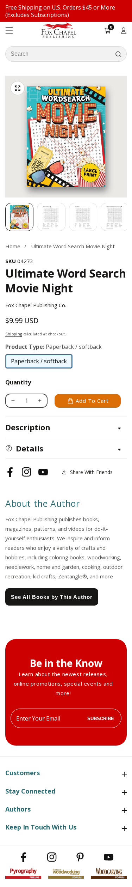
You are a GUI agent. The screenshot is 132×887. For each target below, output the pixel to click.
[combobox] (66, 54)
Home (12, 246)
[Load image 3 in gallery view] (83, 217)
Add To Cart (92, 400)
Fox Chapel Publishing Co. (35, 305)
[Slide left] (5, 217)
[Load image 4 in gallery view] (115, 217)
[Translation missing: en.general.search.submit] (118, 54)
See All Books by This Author (52, 597)
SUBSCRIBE (100, 718)
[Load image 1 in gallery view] (19, 217)
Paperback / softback (39, 363)
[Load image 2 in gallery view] (51, 217)
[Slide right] (126, 217)
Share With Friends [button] (91, 472)
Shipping (13, 334)
